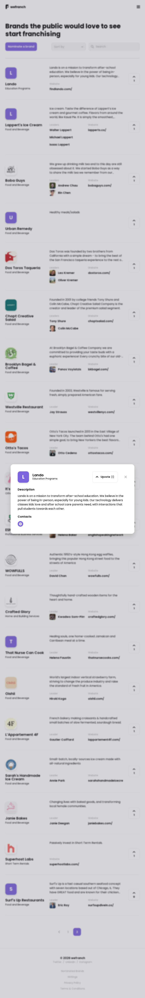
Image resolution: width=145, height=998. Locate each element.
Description (26, 489)
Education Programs (45, 478)
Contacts (24, 517)
